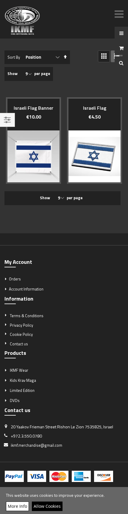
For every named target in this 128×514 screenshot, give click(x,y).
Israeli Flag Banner (33, 107)
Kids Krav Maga (23, 380)
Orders (15, 279)
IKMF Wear (19, 370)
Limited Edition (22, 390)
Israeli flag (94, 107)
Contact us (19, 344)
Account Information (26, 289)
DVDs (15, 400)
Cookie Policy (21, 334)
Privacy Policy (21, 325)
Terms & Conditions (26, 316)
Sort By (13, 57)
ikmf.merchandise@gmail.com (36, 445)
